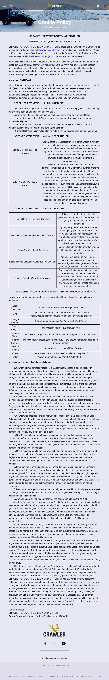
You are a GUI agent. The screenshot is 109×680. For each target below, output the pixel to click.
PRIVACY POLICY (13, 676)
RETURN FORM (28, 676)
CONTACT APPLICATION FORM (48, 676)
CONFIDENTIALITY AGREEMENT (74, 676)
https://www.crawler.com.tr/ (49, 50)
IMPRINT (102, 676)
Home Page (47, 28)
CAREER (92, 676)
